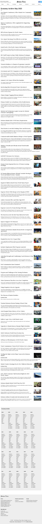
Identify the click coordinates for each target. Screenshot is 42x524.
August (3, 423)
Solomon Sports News (5, 503)
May (2, 419)
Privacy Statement (4, 515)
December (10, 428)
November (10, 426)
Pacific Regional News (5, 506)
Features (26, 4)
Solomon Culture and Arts (6, 505)
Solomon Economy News (6, 501)
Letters (33, 4)
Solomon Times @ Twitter (31, 501)
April (2, 418)
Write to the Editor (4, 512)
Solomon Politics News (5, 502)
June (2, 420)
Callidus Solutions (29, 521)
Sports (20, 4)
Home (3, 4)
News (8, 4)
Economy (14, 4)
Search (39, 4)
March (3, 417)
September (10, 424)
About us (2, 513)
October (10, 425)
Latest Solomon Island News (6, 500)
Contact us (3, 511)
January (3, 414)
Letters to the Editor (19, 501)
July (2, 421)
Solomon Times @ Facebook (31, 500)
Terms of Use (3, 514)
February (3, 415)
